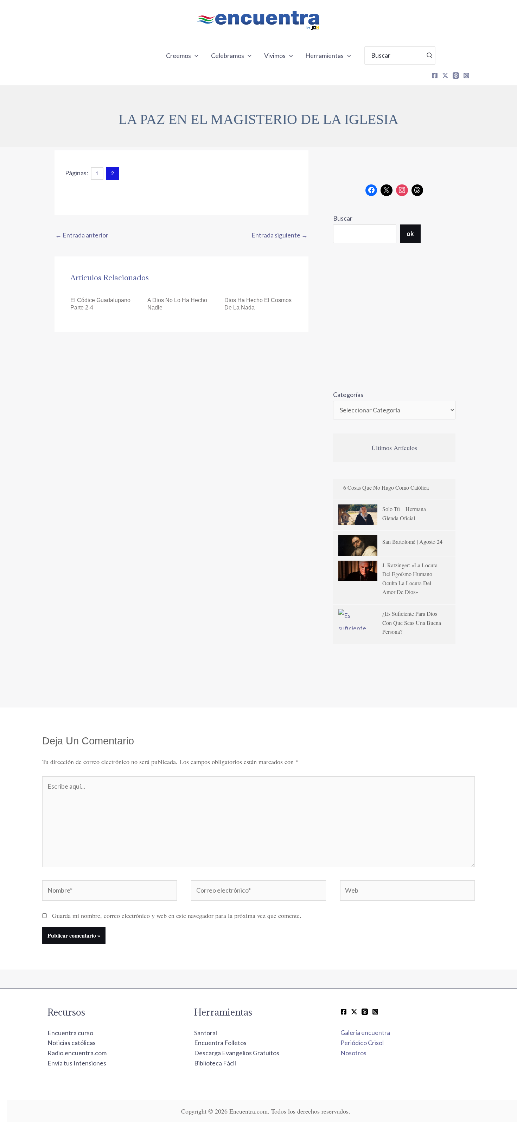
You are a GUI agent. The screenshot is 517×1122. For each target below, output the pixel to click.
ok (410, 233)
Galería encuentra (365, 1032)
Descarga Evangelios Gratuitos (236, 1053)
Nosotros (353, 1053)
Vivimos (275, 55)
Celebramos (227, 55)
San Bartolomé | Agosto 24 (412, 541)
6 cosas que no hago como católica (386, 487)
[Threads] (456, 75)
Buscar (342, 218)
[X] (445, 75)
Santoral (205, 1033)
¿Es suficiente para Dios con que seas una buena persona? (411, 622)
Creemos (178, 55)
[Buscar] (430, 55)
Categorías (348, 394)
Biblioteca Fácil (215, 1063)
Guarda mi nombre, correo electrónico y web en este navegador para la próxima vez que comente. (176, 915)
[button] (194, 55)
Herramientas (324, 55)
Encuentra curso (70, 1033)
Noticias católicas (71, 1042)
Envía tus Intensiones (76, 1063)
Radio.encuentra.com (77, 1053)
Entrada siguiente (279, 235)
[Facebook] (435, 75)
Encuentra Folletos (220, 1042)
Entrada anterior (81, 235)
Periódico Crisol (362, 1042)
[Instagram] (466, 75)
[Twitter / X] (354, 1012)
